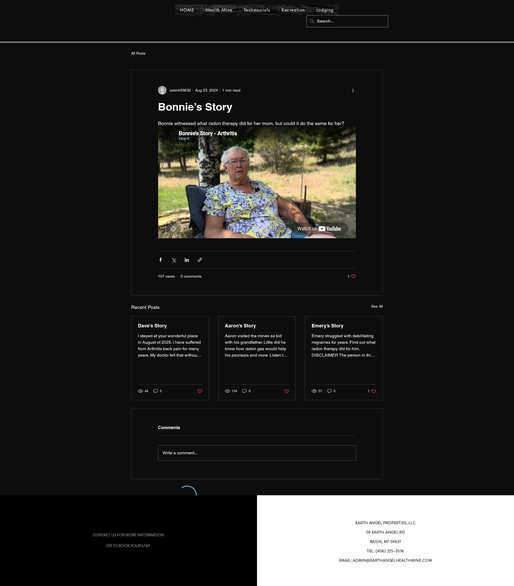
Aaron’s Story (240, 325)
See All (377, 306)
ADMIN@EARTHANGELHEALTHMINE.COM (392, 560)
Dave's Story (152, 325)
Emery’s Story (327, 325)
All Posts (138, 53)
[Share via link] (199, 259)
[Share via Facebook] (160, 259)
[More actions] (353, 90)
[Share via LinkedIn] (186, 259)
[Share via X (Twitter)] (173, 259)
